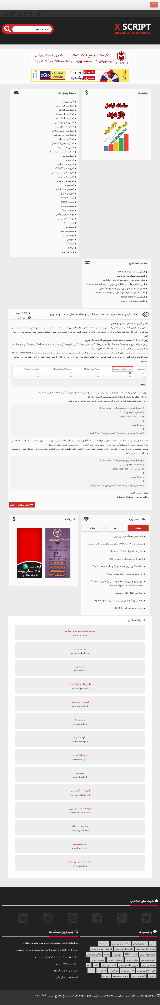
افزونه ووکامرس (148, 954)
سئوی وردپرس (140, 943)
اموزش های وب (66, 193)
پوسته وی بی (68, 235)
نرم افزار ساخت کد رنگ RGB (129, 608)
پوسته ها (70, 226)
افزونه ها (70, 160)
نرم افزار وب (68, 252)
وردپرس (135, 348)
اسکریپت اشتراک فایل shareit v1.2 (126, 551)
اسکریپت (101, 970)
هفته (138, 527)
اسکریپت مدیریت (66, 147)
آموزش (152, 976)
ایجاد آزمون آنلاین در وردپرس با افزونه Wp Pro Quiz (118, 600)
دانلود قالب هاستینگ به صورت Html (126, 558)
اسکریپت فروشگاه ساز (63, 143)
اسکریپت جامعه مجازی (63, 130)
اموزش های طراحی (64, 189)
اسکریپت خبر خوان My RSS (131, 271)
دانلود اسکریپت (148, 959)
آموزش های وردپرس (129, 965)
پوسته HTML (67, 201)
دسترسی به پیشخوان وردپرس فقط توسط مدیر (122, 288)
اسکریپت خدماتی (66, 139)
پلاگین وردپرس (94, 954)
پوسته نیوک (68, 222)
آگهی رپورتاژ (68, 101)
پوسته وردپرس (67, 231)
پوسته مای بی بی (66, 218)
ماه (115, 527)
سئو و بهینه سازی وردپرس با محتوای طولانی (124, 280)
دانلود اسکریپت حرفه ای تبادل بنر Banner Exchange (120, 292)
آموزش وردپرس (120, 976)
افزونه (91, 970)
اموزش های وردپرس (146, 949)
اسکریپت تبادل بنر (65, 126)
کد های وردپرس (115, 959)
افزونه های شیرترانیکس (62, 172)
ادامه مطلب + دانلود (20, 505)
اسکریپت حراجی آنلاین (63, 135)
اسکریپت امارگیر (66, 110)
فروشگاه (70, 243)
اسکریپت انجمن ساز (64, 114)
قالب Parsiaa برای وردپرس (132, 301)
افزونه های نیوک (66, 176)
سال (92, 527)
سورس (70, 239)
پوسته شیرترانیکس (65, 214)
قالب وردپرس (127, 970)
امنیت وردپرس (98, 959)
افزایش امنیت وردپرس (101, 949)
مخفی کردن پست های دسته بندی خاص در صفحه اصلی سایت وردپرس (93, 314)
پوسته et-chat (67, 197)
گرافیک (70, 247)
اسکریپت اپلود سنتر (64, 105)
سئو (89, 965)
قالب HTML (131, 954)
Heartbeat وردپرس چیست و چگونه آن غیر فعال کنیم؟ (118, 566)
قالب (96, 965)
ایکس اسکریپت (123, 996)
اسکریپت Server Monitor (133, 296)
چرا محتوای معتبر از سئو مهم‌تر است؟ (125, 573)
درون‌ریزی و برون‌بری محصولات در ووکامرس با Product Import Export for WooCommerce (117, 583)
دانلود (153, 943)
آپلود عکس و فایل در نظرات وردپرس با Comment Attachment (115, 284)
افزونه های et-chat (65, 164)
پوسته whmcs (67, 206)
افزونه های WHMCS (64, 168)
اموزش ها (69, 185)
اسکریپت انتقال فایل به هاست (130, 276)
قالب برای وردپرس (124, 949)
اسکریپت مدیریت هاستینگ (61, 151)
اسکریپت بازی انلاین (64, 122)
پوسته (107, 954)
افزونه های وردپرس (64, 181)
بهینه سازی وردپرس (120, 943)
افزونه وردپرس (138, 976)
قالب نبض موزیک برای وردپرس (128, 536)
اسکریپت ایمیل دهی (64, 118)
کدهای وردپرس (108, 965)
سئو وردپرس (132, 959)
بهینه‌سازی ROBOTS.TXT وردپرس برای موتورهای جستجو (115, 543)
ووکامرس (113, 970)
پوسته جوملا (68, 210)
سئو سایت (103, 943)
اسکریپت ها (68, 155)
